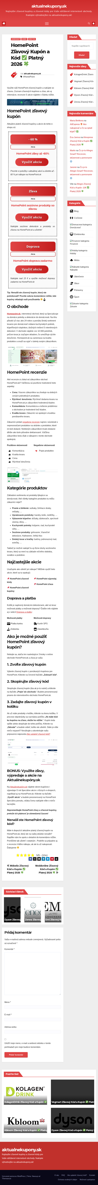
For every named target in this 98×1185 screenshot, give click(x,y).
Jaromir (73, 167)
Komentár (9, 949)
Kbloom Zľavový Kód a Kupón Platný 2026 (29, 1130)
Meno (7, 1002)
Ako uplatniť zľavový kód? (38, 734)
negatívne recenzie (31, 422)
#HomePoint (29, 77)
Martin (73, 150)
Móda (76, 260)
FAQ (63, 1175)
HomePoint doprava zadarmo (32, 260)
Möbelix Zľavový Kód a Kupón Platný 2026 (18, 869)
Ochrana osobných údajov (67, 1180)
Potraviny (78, 290)
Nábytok (32, 39)
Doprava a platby (24, 612)
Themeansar (6, 1179)
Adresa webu (10, 1027)
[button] (89, 23)
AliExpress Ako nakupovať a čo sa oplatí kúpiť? (81, 128)
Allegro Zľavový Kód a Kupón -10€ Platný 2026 (80, 187)
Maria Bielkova (76, 120)
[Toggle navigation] (46, 23)
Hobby (24, 39)
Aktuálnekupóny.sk (18, 787)
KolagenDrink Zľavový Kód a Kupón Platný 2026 (32, 1102)
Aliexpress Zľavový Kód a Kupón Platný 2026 (81, 141)
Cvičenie (78, 218)
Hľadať (73, 37)
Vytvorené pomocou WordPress (14, 1176)
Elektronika (79, 234)
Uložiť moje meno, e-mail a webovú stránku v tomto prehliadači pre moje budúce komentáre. (27, 1045)
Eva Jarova (75, 137)
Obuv (76, 283)
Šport (76, 297)
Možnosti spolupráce (87, 1180)
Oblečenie (79, 277)
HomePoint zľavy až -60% (32, 153)
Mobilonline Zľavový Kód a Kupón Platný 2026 (46, 869)
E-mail (8, 1015)
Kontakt (92, 1175)
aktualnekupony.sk (49, 6)
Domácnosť (16, 39)
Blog (76, 211)
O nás (56, 1175)
